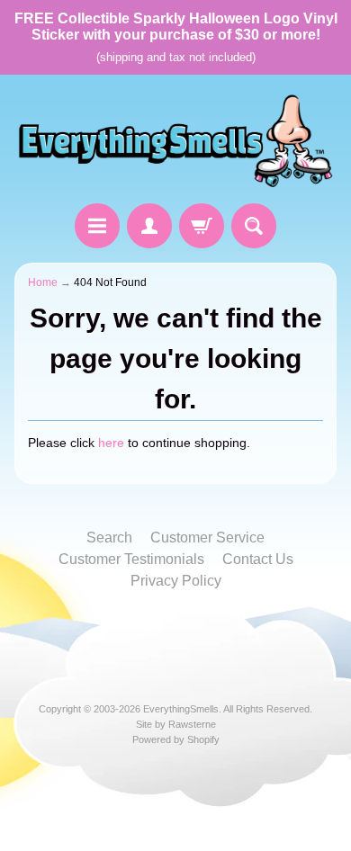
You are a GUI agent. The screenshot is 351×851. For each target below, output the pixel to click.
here (111, 443)
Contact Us (257, 559)
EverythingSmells (181, 708)
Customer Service (207, 537)
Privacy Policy (175, 580)
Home (43, 282)
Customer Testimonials (131, 559)
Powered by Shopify (176, 739)
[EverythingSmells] (175, 141)
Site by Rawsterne (176, 724)
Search (109, 537)
